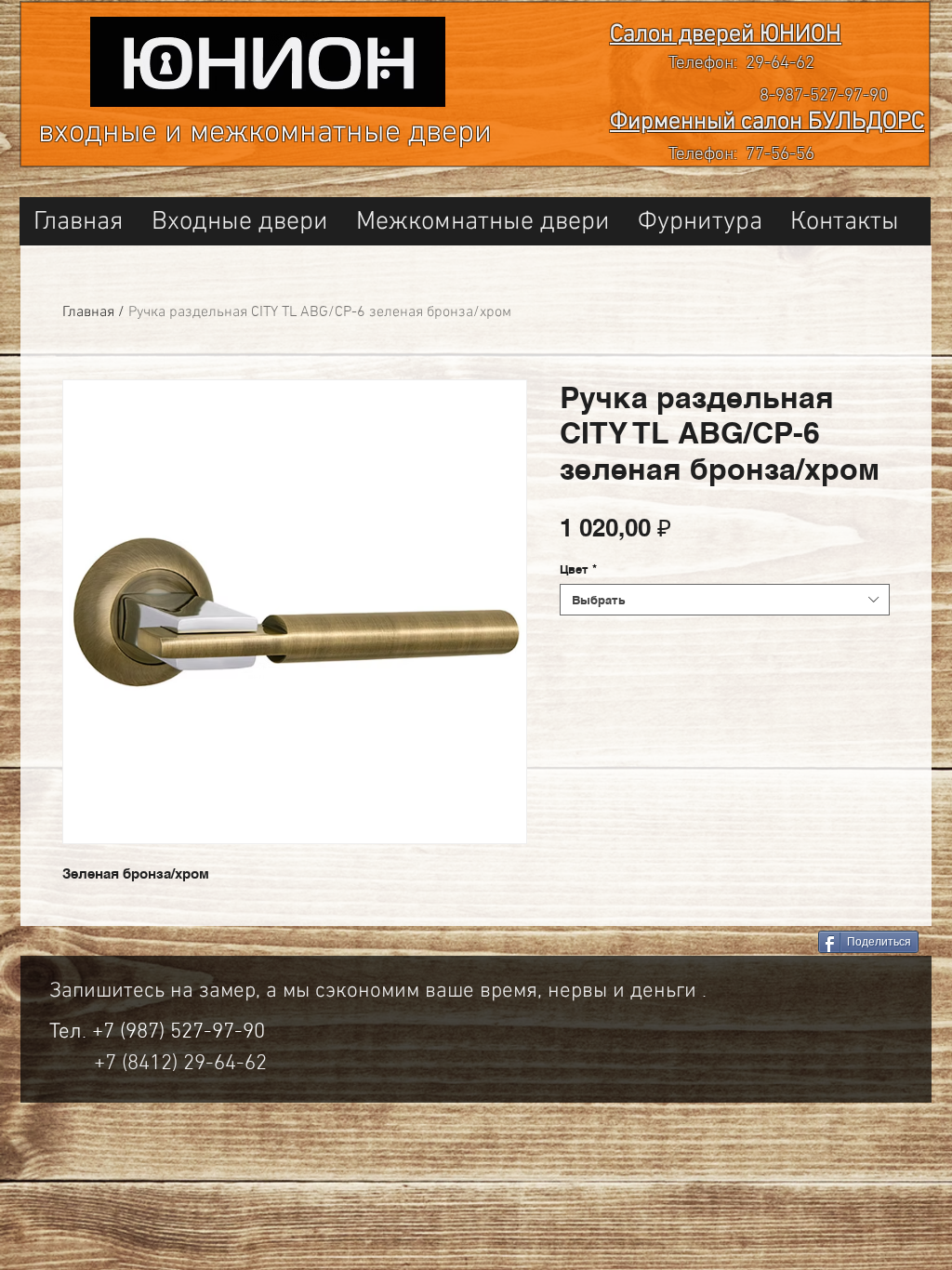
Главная (88, 312)
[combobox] (725, 599)
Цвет (578, 569)
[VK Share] (735, 943)
